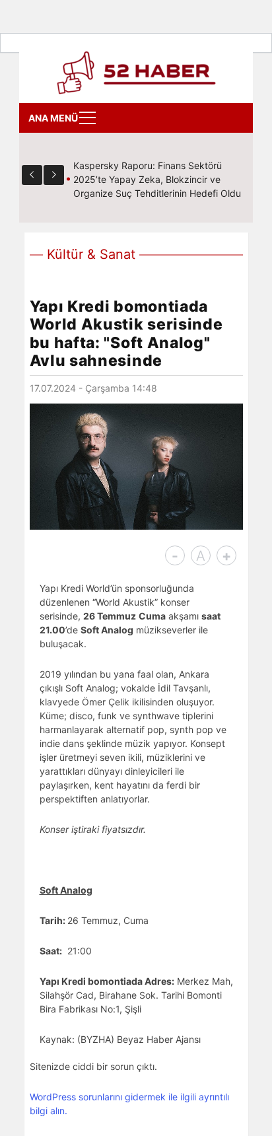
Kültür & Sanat (91, 254)
